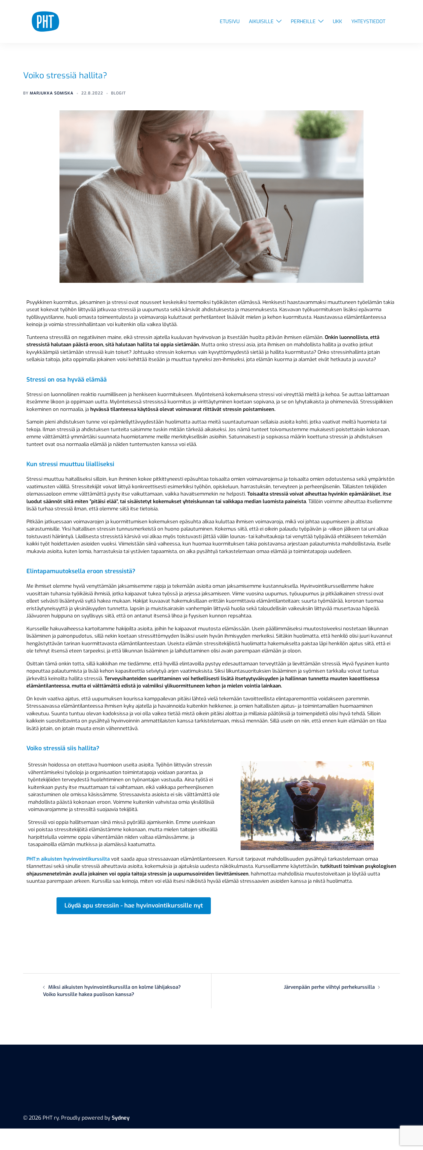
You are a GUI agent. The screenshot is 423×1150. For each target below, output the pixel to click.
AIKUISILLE (261, 21)
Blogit (118, 93)
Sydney (121, 1117)
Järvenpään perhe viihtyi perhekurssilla (329, 987)
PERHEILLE (303, 21)
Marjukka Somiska (51, 93)
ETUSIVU (230, 21)
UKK (337, 21)
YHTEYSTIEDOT (368, 21)
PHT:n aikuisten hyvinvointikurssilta (68, 859)
